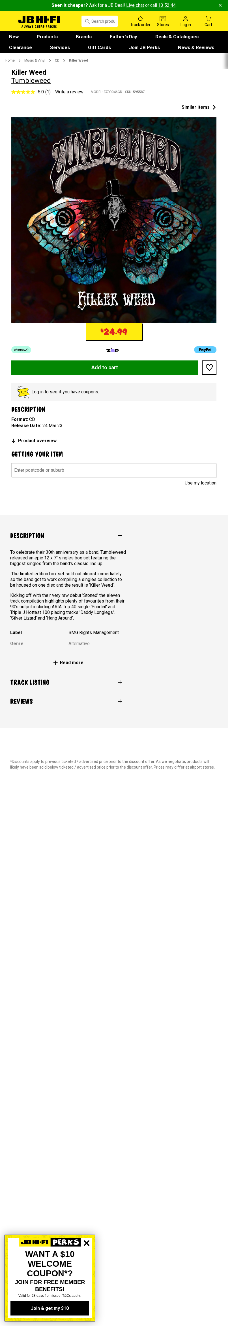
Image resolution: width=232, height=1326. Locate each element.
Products (47, 36)
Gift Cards (99, 47)
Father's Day (123, 36)
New (14, 36)
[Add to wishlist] (209, 367)
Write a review (69, 92)
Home (10, 60)
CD (57, 60)
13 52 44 (167, 5)
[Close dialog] (86, 1262)
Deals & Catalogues (177, 36)
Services (60, 47)
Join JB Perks (144, 47)
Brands (84, 36)
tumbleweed (31, 81)
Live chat (135, 5)
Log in (37, 392)
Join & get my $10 (50, 1308)
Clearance (20, 47)
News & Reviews (196, 47)
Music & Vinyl (34, 60)
